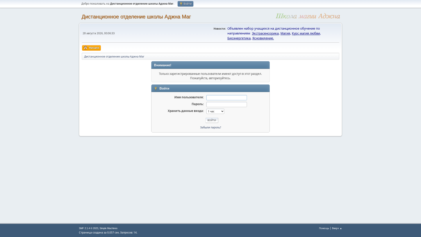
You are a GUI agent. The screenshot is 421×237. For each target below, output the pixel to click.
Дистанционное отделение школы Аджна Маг (136, 17)
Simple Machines (109, 228)
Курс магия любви (306, 33)
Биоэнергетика (239, 38)
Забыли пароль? (210, 127)
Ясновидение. (263, 38)
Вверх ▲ (337, 228)
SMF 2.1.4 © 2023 (88, 228)
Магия (285, 33)
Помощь (324, 228)
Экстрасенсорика (265, 33)
